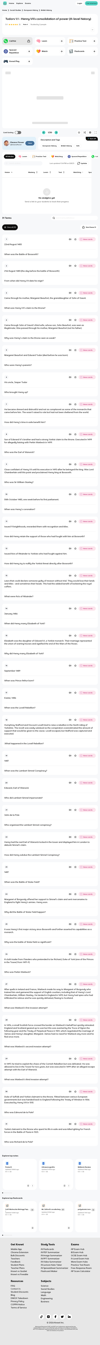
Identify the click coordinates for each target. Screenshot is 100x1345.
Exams (28, 3)
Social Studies (15, 10)
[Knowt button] (92, 30)
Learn (24, 156)
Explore (19, 3)
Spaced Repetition (79, 156)
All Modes (10, 156)
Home (11, 3)
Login (79, 3)
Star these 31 (91, 227)
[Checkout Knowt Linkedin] (69, 1316)
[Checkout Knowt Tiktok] (41, 1316)
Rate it (25, 24)
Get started (91, 3)
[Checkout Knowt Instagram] (48, 1316)
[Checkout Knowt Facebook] (55, 1316)
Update (84, 163)
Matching (59, 156)
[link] (20, 1174)
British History (46, 10)
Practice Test (41, 156)
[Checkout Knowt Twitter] (62, 1316)
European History (31, 10)
